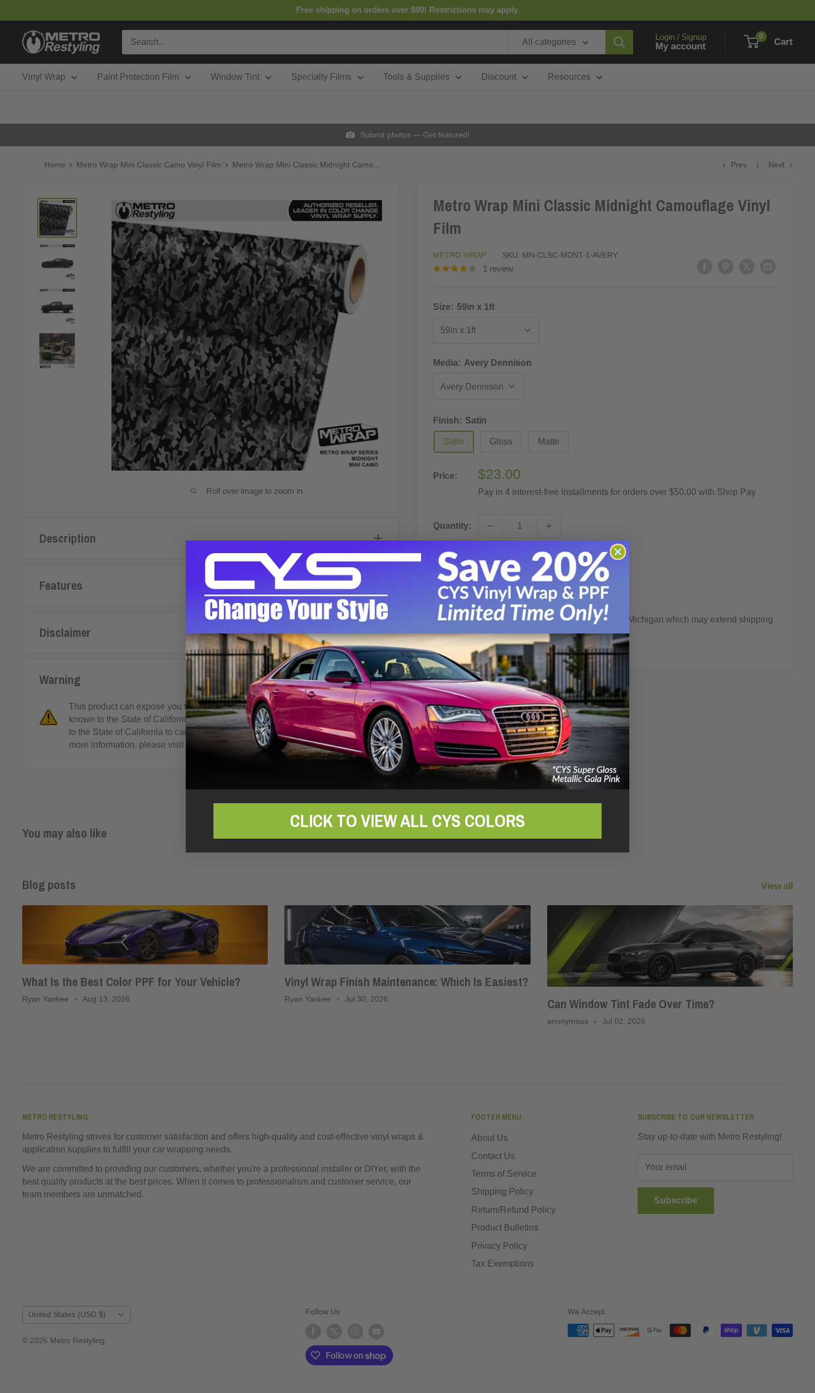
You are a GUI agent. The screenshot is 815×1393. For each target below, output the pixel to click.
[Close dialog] (618, 552)
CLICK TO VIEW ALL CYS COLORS (407, 821)
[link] (407, 664)
